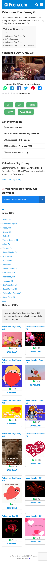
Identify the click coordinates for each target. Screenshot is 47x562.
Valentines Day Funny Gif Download (19, 45)
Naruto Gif (7, 264)
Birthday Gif (7, 256)
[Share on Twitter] (27, 89)
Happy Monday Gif (10, 252)
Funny (32, 105)
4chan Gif (6, 244)
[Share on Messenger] (41, 89)
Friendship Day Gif (10, 268)
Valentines (25, 112)
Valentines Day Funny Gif (15, 36)
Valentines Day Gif (33, 478)
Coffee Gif (6, 236)
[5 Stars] (14, 93)
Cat (8, 105)
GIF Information (11, 39)
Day (19, 105)
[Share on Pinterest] (34, 89)
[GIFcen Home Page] (15, 4)
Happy (10, 112)
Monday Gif (7, 260)
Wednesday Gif (9, 276)
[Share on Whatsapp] (6, 89)
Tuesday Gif (7, 248)
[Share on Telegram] (13, 89)
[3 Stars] (8, 93)
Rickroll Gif (7, 219)
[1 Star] (3, 93)
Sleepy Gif (7, 227)
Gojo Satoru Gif (9, 272)
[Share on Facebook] (20, 89)
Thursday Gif (8, 281)
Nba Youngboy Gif (10, 285)
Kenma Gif (7, 232)
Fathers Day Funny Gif (12, 293)
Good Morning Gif (10, 223)
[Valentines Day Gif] (35, 489)
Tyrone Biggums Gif (10, 240)
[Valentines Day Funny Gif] (23, 67)
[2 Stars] (6, 93)
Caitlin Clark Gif (9, 297)
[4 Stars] (11, 93)
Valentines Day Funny (13, 42)
